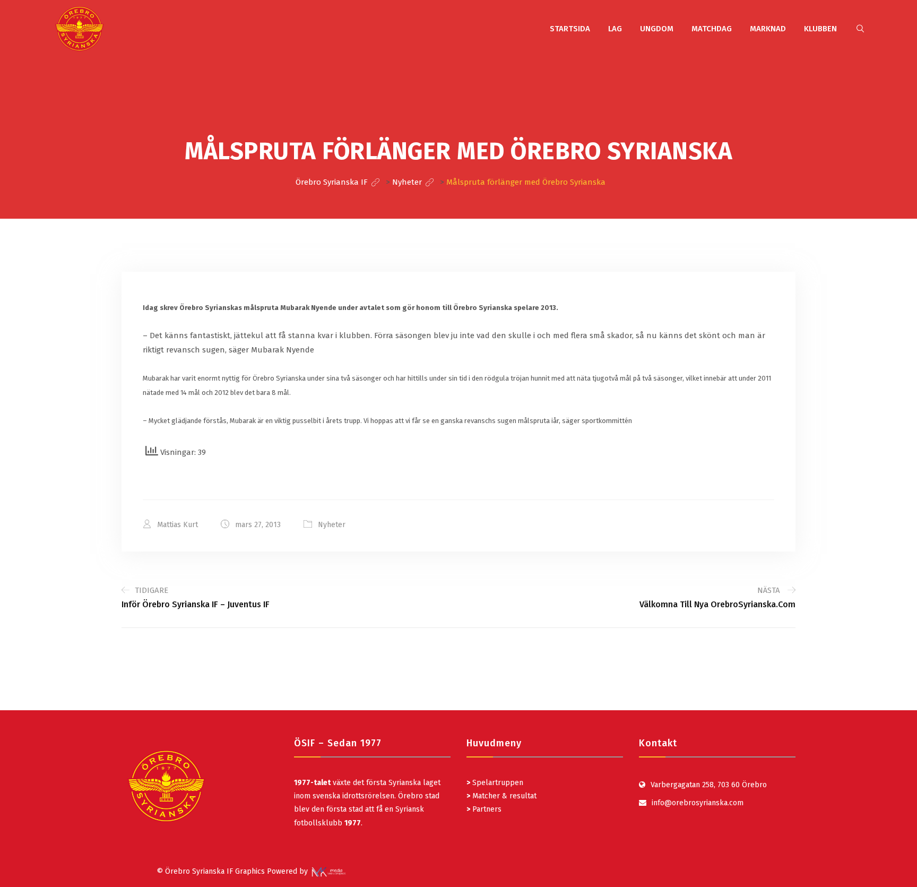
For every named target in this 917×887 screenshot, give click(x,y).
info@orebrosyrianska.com (697, 802)
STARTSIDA (570, 28)
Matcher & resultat (501, 795)
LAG (615, 28)
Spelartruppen (496, 782)
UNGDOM (656, 28)
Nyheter (331, 524)
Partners (483, 809)
